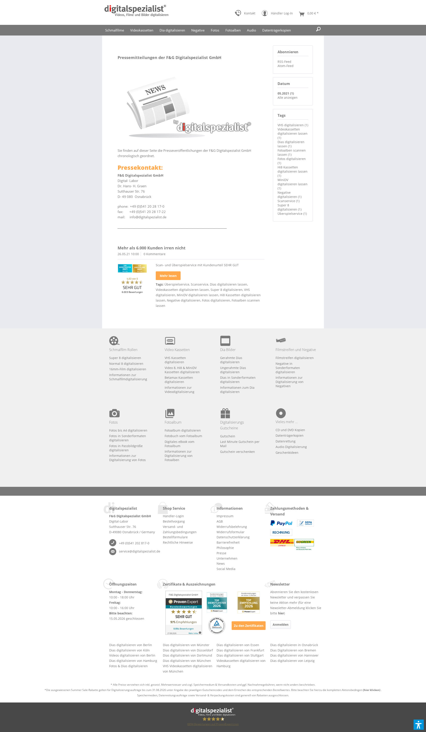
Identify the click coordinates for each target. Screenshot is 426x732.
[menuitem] (245, 14)
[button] (419, 725)
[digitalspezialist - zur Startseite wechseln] (136, 12)
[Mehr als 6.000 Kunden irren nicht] (132, 279)
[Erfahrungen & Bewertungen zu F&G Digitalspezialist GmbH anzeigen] (183, 613)
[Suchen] (318, 29)
